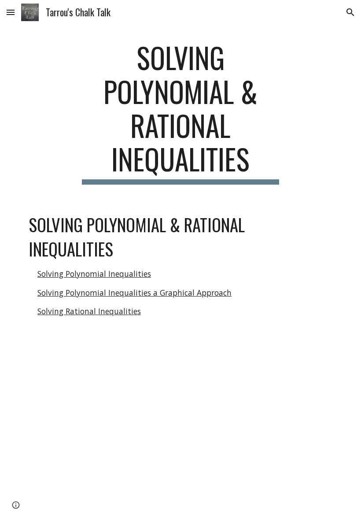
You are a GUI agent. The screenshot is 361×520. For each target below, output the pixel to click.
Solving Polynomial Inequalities (94, 273)
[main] (180, 112)
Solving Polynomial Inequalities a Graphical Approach (134, 292)
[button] (10, 12)
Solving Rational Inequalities (89, 311)
